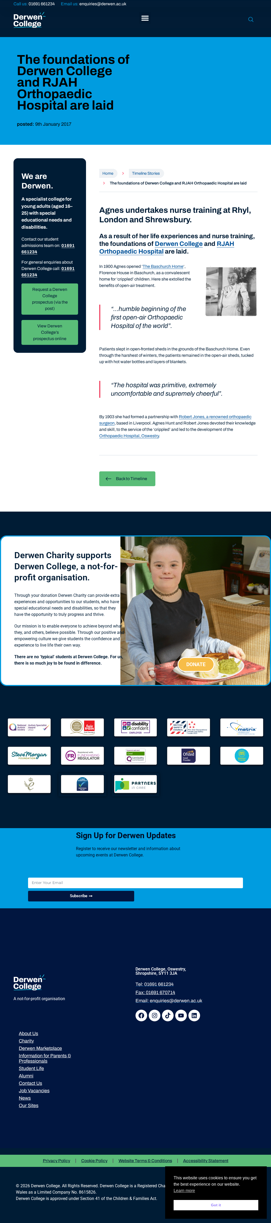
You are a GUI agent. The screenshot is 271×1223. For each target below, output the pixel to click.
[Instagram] (154, 1015)
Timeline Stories (146, 173)
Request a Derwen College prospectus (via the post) (50, 299)
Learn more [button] (184, 1190)
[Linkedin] (194, 1015)
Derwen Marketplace (40, 1048)
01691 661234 (42, 4)
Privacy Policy (56, 1160)
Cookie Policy (94, 1160)
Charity (26, 1041)
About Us (28, 1033)
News (25, 1098)
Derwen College (179, 243)
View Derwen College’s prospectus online (49, 332)
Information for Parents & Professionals (45, 1058)
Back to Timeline (131, 478)
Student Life (31, 1068)
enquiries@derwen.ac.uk (102, 4)
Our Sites (28, 1105)
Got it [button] (216, 1205)
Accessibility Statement (205, 1160)
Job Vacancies (34, 1090)
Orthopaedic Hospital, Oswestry (129, 436)
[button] (145, 18)
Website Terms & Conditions (145, 1160)
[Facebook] (141, 1015)
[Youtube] (181, 1015)
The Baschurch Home (163, 266)
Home (107, 173)
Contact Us (30, 1083)
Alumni (26, 1075)
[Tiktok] (168, 1015)
